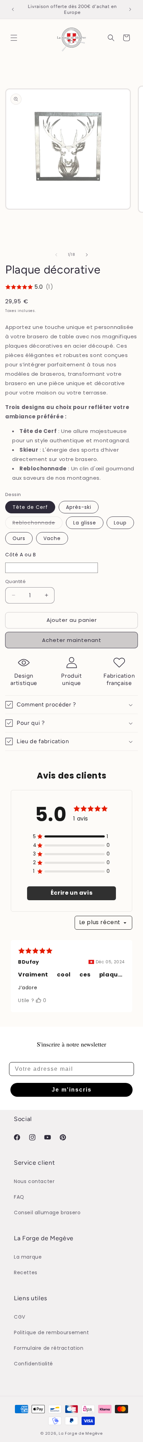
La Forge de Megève (81, 1433)
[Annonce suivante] (130, 9)
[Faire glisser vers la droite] (86, 254)
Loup (120, 522)
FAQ (19, 1196)
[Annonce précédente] (12, 9)
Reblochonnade (37, 524)
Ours (18, 538)
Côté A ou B (20, 554)
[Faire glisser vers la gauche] (56, 254)
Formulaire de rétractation (49, 1348)
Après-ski (78, 507)
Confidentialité (33, 1363)
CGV (19, 1316)
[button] (14, 37)
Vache (52, 538)
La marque (28, 1256)
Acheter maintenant (71, 640)
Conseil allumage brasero (47, 1212)
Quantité (15, 581)
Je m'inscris (72, 1090)
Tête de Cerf (30, 507)
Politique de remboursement (51, 1332)
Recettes (25, 1272)
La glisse (84, 522)
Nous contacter (34, 1181)
